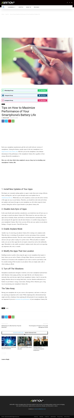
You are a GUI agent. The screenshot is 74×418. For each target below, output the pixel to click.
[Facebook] (67, 2)
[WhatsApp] (13, 121)
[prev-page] (2, 353)
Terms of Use (67, 416)
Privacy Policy (60, 416)
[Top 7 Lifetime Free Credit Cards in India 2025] (24, 341)
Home (3, 14)
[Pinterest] (69, 2)
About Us (36, 416)
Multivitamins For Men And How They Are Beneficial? (11, 326)
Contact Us (47, 416)
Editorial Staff (6, 117)
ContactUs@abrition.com (40, 409)
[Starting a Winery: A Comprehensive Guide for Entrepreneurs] (40, 341)
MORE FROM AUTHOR (30, 332)
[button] (3, 7)
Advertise (41, 416)
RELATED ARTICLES (18, 332)
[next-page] (5, 353)
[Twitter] (72, 2)
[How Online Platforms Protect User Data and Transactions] (9, 341)
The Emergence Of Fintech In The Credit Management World (38, 326)
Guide (7, 308)
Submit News (53, 416)
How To (7, 14)
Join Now (43, 90)
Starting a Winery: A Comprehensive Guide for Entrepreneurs (38, 349)
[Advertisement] (37, 27)
